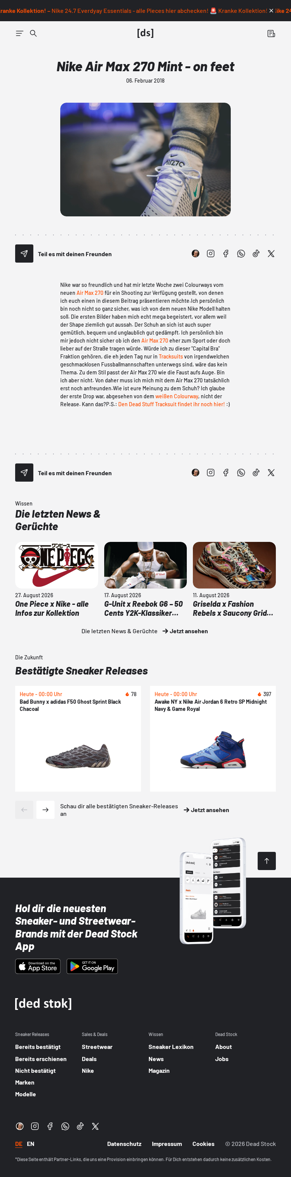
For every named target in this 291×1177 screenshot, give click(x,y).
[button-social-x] (271, 253)
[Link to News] (33, 33)
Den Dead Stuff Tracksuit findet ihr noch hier (170, 404)
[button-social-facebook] (225, 253)
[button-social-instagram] (210, 253)
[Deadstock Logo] (145, 33)
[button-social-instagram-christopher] (195, 253)
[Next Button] (45, 810)
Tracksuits (171, 356)
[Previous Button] (24, 810)
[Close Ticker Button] (271, 10)
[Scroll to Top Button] (267, 861)
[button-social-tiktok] (256, 253)
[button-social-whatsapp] (241, 253)
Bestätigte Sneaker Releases (81, 670)
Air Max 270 (91, 293)
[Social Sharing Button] (24, 253)
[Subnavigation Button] (19, 33)
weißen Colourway (176, 396)
